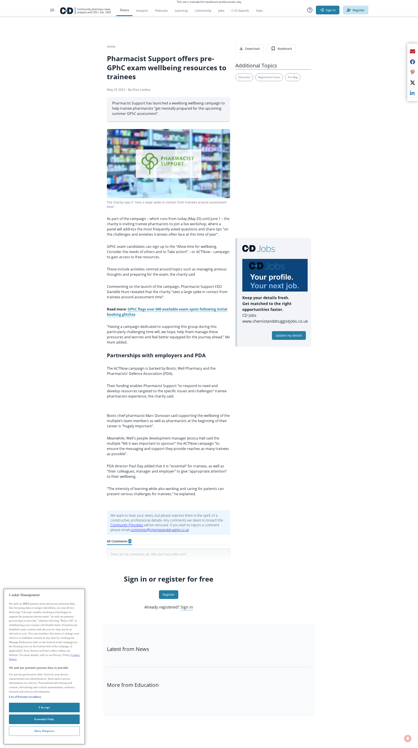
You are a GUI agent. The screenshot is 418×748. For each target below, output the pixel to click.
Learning (181, 10)
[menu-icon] (52, 10)
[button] (309, 10)
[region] (44, 667)
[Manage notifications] (407, 738)
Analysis (142, 10)
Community (205, 11)
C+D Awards (242, 11)
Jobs (223, 11)
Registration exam (269, 77)
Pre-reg (293, 77)
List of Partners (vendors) (25, 696)
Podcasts (161, 10)
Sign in (186, 607)
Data (261, 11)
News (124, 10)
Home (111, 46)
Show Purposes (44, 731)
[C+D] (85, 10)
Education (244, 77)
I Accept (44, 707)
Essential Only (44, 719)
